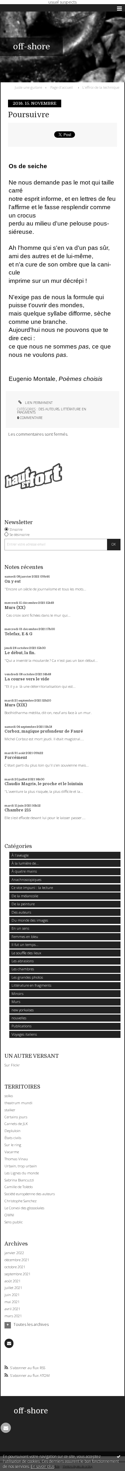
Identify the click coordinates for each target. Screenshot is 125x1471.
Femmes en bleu (25, 936)
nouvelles (19, 1017)
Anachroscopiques (26, 879)
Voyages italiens (24, 1034)
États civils (12, 1137)
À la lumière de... (25, 863)
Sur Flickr (12, 1065)
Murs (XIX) (15, 705)
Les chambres (23, 968)
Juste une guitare (28, 87)
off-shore (31, 46)
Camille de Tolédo (18, 1186)
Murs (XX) (14, 607)
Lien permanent (38, 402)
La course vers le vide (26, 679)
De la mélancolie (25, 895)
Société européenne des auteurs (29, 1193)
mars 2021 (13, 1316)
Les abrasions (23, 960)
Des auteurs (48, 409)
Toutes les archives (31, 1324)
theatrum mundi (18, 1102)
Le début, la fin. (19, 653)
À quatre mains (24, 871)
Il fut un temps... (25, 944)
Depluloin (12, 1130)
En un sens (20, 928)
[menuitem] (29, 87)
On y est (12, 581)
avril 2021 (12, 1309)
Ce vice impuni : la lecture (32, 887)
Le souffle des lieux (26, 952)
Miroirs (17, 993)
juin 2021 (12, 1295)
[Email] (8, 1343)
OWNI (9, 1214)
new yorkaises (23, 1009)
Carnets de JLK (16, 1123)
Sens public (13, 1222)
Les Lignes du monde (21, 1173)
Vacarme (11, 1151)
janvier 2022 (14, 1253)
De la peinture (23, 903)
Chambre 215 (17, 810)
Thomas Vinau (16, 1158)
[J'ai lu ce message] (118, 1456)
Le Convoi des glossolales (24, 1207)
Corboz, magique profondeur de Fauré (43, 731)
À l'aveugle (20, 855)
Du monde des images (30, 920)
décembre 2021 (16, 1260)
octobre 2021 (14, 1267)
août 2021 (12, 1281)
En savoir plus (42, 1466)
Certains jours (15, 1116)
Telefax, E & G (18, 634)
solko (8, 1095)
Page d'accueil (61, 87)
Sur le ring (12, 1144)
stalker (9, 1109)
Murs (16, 1001)
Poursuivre (28, 115)
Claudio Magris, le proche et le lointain (43, 784)
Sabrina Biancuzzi (19, 1180)
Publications (21, 1025)
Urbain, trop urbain (20, 1165)
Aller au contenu (18, 9)
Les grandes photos (27, 977)
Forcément (15, 757)
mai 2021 (12, 1302)
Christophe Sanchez (20, 1200)
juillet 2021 (13, 1288)
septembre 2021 (17, 1274)
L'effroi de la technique (100, 87)
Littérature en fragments (31, 985)
